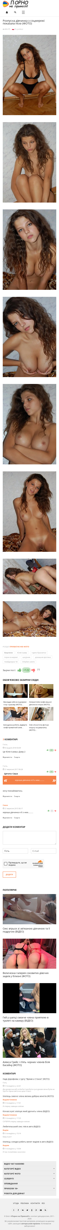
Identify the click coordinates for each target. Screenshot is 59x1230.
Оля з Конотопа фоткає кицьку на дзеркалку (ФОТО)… (39, 727)
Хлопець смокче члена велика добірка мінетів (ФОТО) (28, 1096)
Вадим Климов (10, 1099)
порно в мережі (11, 657)
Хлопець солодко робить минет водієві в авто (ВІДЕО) (28, 1141)
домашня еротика (43, 657)
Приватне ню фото (19, 646)
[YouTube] (41, 1210)
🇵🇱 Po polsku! (17, 29)
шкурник (26, 657)
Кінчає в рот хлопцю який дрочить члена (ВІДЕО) (26, 1111)
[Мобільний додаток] (14, 1210)
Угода (16, 1203)
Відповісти (7, 757)
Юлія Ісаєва (22, 652)
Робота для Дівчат (14, 1193)
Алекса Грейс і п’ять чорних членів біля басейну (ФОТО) (26, 1063)
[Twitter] (27, 1210)
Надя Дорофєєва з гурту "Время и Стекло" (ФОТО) (26, 1079)
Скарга (17, 757)
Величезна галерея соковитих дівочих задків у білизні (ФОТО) (26, 974)
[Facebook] (18, 1210)
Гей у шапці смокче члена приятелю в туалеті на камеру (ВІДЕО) (25, 1019)
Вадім (5, 1130)
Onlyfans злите (28, 661)
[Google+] (36, 1210)
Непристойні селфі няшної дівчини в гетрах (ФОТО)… (40, 703)
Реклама (25, 1203)
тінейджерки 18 (10, 661)
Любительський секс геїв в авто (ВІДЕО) (21, 1126)
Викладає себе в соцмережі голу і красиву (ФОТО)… (14, 703)
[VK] (23, 1210)
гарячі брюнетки (39, 652)
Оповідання (11, 1183)
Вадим (6, 1145)
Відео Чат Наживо (14, 1163)
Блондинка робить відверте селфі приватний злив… (15, 726)
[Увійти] (7, 12)
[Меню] (23, 12)
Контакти (35, 1203)
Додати (9, 874)
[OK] (32, 1210)
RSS (43, 1203)
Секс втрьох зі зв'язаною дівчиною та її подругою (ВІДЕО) (26, 930)
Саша (5, 805)
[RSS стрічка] (45, 1210)
